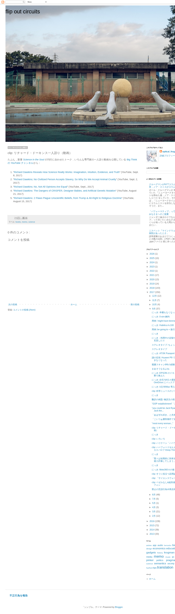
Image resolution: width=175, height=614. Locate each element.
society (170, 563)
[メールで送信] (15, 218)
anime (149, 545)
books (18, 222)
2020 (152, 279)
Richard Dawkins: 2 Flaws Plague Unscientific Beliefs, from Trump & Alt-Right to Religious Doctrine (68, 198)
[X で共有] (21, 218)
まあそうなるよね (160, 369)
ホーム (74, 304)
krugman (169, 552)
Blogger (118, 607)
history (160, 553)
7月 (154, 499)
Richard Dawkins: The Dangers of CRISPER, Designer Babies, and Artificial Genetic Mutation (65, 190)
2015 (152, 525)
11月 (154, 300)
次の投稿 (12, 304)
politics (159, 560)
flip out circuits (22, 11)
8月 (154, 494)
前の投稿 (135, 304)
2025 (152, 258)
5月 (154, 503)
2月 (154, 516)
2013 (152, 534)
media (149, 557)
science (31, 222)
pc (173, 557)
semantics (160, 563)
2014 (152, 530)
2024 (152, 262)
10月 (154, 304)
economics (159, 548)
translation (165, 567)
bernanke (167, 545)
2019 (152, 284)
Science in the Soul (33, 159)
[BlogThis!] (18, 218)
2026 (152, 254)
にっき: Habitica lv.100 (163, 325)
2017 (152, 292)
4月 (154, 507)
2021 (152, 275)
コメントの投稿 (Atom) (24, 310)
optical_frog (168, 151)
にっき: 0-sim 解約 (161, 316)
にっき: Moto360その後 (163, 469)
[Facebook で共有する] (23, 218)
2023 (152, 267)
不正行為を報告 (19, 595)
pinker (150, 560)
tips (155, 568)
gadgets (151, 552)
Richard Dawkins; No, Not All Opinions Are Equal (40, 186)
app (154, 545)
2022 (152, 271)
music (167, 557)
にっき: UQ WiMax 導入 (163, 387)
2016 (152, 521)
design (149, 549)
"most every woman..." (162, 423)
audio (160, 545)
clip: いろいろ (158, 439)
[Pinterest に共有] (26, 218)
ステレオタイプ (159, 349)
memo (24, 222)
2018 (152, 288)
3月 (154, 511)
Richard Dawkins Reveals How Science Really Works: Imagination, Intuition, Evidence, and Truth (66, 172)
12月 (154, 296)
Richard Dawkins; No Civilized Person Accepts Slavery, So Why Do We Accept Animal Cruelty (65, 179)
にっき (155, 334)
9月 (154, 309)
